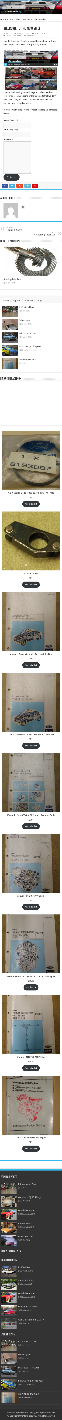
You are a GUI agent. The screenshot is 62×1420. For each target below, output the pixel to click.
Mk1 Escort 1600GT (28, 333)
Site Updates (15, 19)
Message (8, 139)
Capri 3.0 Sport (26, 1280)
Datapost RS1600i (27, 1306)
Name (10, 120)
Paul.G (8, 34)
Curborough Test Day (44, 233)
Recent (6, 300)
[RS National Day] (9, 1188)
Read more (31, 987)
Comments (29, 300)
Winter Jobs (24, 320)
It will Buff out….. (27, 1236)
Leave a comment (14, 36)
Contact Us (11, 177)
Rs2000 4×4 (24, 1267)
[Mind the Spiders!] (9, 1214)
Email (10, 129)
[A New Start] (9, 1227)
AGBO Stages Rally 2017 (31, 1319)
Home (5, 19)
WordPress (23, 1412)
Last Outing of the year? (30, 346)
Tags (40, 300)
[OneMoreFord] (31, 7)
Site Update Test (12, 279)
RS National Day (26, 307)
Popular (16, 300)
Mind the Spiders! (28, 1210)
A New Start (24, 1223)
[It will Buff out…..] (9, 1240)
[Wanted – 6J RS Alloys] (9, 1201)
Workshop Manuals (28, 359)
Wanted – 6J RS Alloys (29, 1197)
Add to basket (31, 504)
